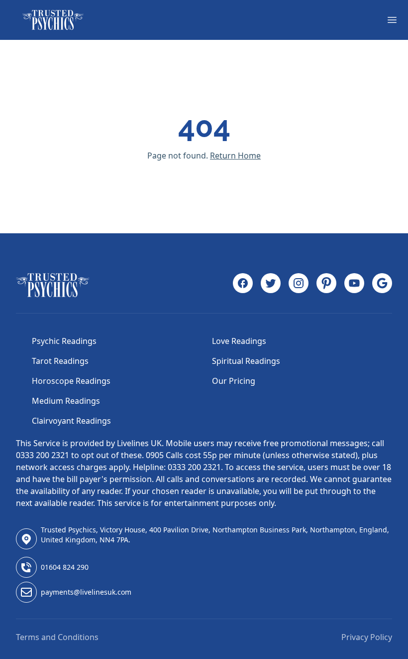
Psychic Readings (64, 340)
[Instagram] (298, 285)
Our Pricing (233, 380)
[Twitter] (271, 285)
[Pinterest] (326, 285)
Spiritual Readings (246, 360)
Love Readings (239, 340)
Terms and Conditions (57, 637)
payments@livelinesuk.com (86, 592)
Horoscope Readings (71, 380)
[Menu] (392, 20)
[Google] (382, 285)
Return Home (235, 155)
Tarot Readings (60, 360)
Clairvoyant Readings (71, 420)
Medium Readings (66, 400)
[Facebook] (243, 285)
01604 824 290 (65, 567)
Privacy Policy (366, 637)
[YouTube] (354, 285)
